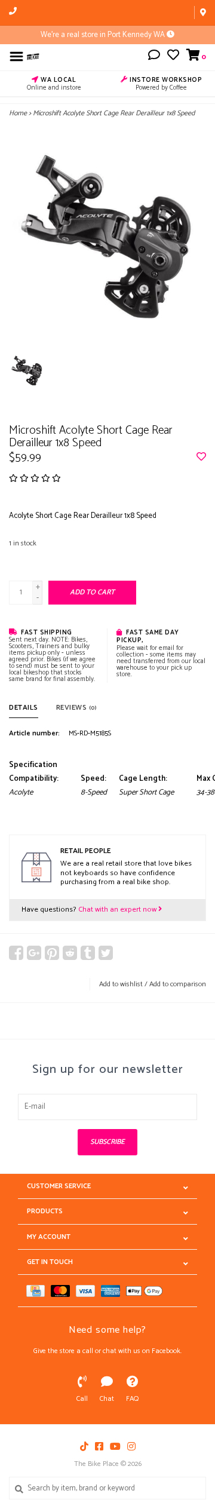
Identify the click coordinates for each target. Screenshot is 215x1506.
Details (23, 707)
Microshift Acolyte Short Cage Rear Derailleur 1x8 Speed (114, 113)
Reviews (76, 707)
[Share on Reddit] (70, 953)
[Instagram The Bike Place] (131, 1446)
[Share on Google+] (34, 953)
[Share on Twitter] (106, 953)
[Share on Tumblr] (88, 953)
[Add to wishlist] (201, 458)
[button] (154, 57)
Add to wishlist (121, 984)
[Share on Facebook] (16, 953)
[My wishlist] (173, 57)
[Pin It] (52, 953)
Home (18, 113)
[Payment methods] (38, 1290)
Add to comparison (177, 984)
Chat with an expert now (118, 909)
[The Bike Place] (33, 56)
